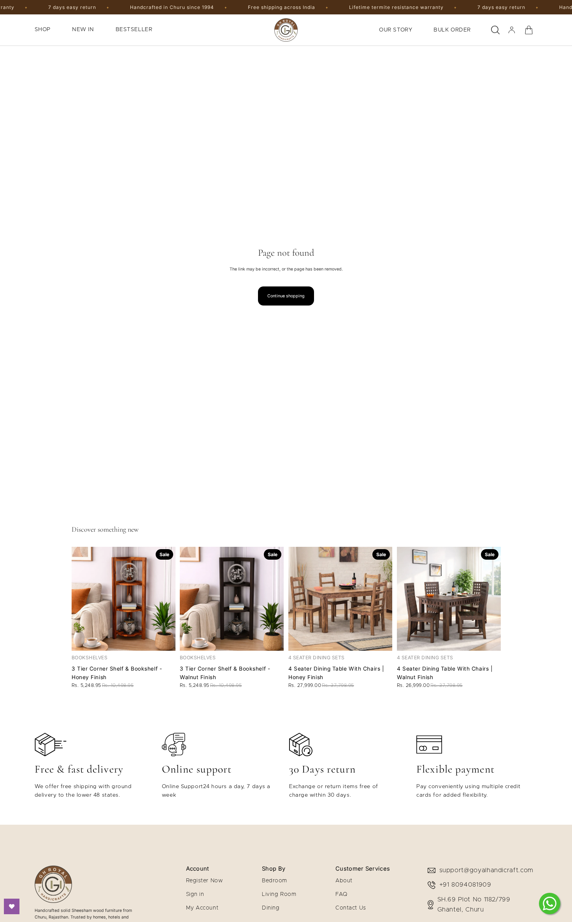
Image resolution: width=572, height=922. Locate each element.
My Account (202, 908)
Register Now (204, 880)
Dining (270, 908)
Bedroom (274, 880)
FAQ (341, 894)
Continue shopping (286, 296)
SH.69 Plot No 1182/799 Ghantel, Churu (474, 904)
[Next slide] (166, 598)
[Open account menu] (511, 30)
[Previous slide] (80, 598)
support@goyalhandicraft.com (486, 870)
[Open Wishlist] (11, 906)
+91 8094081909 (465, 885)
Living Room (279, 894)
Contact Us (350, 908)
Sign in (195, 894)
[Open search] (495, 30)
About (344, 880)
